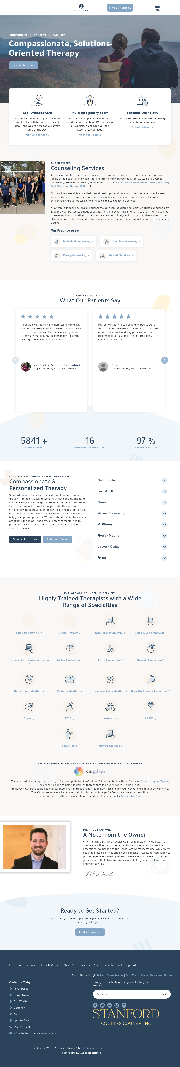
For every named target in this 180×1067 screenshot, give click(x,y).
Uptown (168, 975)
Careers (85, 965)
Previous (15, 360)
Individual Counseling (76, 241)
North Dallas (122, 182)
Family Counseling (74, 255)
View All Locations (25, 539)
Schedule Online (58, 539)
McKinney (164, 182)
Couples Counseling (125, 241)
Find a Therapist (120, 7)
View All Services (36, 134)
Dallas (100, 975)
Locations (15, 965)
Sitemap (59, 1048)
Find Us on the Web (41, 1048)
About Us (69, 965)
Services (31, 965)
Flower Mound (139, 182)
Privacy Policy (75, 1048)
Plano (153, 182)
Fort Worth (57, 186)
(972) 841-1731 (21, 1026)
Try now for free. (131, 796)
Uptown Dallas (78, 186)
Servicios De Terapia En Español (115, 965)
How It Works (50, 965)
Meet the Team (89, 134)
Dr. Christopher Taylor (154, 781)
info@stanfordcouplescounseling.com (36, 1033)
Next (164, 360)
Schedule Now (141, 127)
